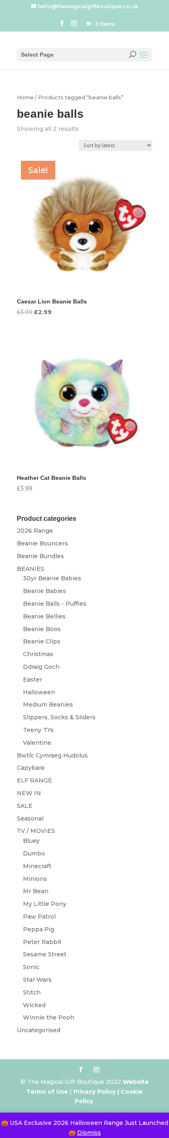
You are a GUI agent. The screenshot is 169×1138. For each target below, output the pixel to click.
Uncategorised (38, 1030)
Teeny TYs (38, 730)
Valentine (37, 742)
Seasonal (30, 818)
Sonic (31, 967)
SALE (24, 806)
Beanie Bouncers (42, 543)
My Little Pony (44, 904)
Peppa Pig (38, 929)
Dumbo (34, 853)
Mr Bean (35, 891)
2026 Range (35, 530)
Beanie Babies (44, 591)
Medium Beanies (48, 704)
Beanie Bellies (44, 616)
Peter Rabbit (42, 942)
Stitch (32, 992)
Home (25, 97)
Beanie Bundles (40, 556)
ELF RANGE (34, 780)
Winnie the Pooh (48, 1017)
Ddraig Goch (41, 666)
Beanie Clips (41, 641)
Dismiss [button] (89, 1132)
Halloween (39, 692)
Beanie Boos (42, 629)
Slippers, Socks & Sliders (59, 717)
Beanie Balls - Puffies (55, 603)
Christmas (38, 654)
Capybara (30, 767)
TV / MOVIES (36, 831)
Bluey (31, 840)
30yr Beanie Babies (52, 578)
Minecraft (37, 866)
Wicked (34, 1005)
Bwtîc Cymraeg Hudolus (52, 755)
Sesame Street (44, 954)
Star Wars (37, 979)
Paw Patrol (39, 916)
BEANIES (30, 568)
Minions (35, 879)
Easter (32, 679)
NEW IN (29, 793)
